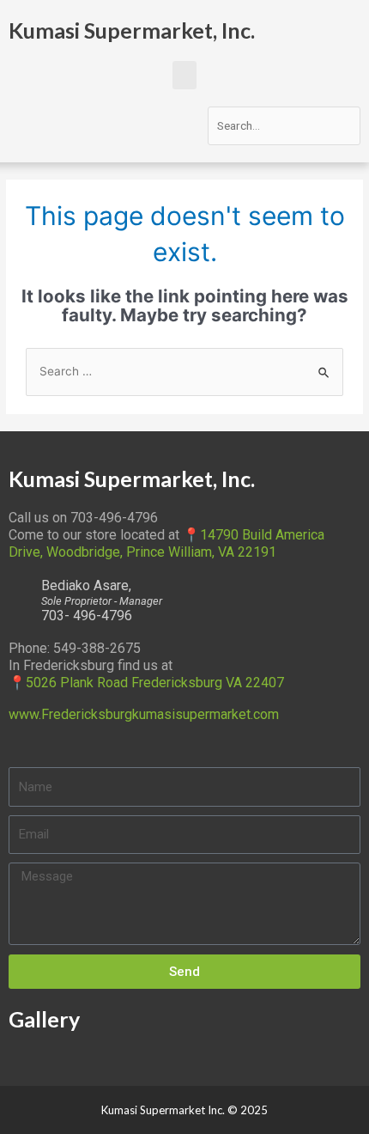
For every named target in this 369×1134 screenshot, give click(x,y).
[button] (184, 75)
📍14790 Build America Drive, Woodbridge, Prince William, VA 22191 (166, 543)
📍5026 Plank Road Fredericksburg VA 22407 (146, 682)
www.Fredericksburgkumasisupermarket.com (144, 714)
